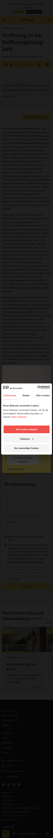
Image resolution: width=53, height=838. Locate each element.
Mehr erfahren (19, 417)
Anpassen (25, 438)
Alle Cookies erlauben (26, 429)
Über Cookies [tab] (43, 395)
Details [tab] (26, 395)
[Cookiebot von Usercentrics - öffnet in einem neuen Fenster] (38, 387)
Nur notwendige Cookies (26, 448)
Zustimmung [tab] (9, 395)
